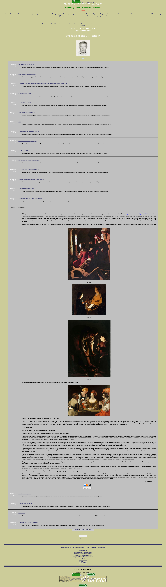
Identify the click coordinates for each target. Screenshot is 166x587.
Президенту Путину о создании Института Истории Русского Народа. (80, 14)
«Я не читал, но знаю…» (26, 64)
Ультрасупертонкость (25, 503)
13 (78, 529)
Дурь (20, 121)
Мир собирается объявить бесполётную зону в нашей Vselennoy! (29, 14)
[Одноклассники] (87, 485)
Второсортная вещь (25, 93)
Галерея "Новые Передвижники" (83, 556)
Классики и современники (97, 23)
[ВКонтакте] (85, 485)
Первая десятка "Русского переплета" (83, 7)
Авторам (76, 5)
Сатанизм (22, 513)
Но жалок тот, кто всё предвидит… (29, 160)
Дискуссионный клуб (92, 5)
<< (73, 529)
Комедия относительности (27, 112)
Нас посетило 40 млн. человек (118, 14)
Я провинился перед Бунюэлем (28, 522)
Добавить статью (83, 538)
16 (84, 529)
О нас (73, 5)
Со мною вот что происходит (27, 141)
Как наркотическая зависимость (29, 131)
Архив (87, 547)
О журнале (73, 547)
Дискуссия (83, 25)
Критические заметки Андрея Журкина (114, 23)
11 (75, 529)
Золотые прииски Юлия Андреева (50, 23)
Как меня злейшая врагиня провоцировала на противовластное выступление (43, 83)
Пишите (83, 558)
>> (92, 529)
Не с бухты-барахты (25, 494)
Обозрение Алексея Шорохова (66, 23)
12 (77, 529)
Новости (79, 5)
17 (85, 529)
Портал (65, 5)
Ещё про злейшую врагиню (27, 74)
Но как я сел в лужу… (25, 102)
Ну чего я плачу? (24, 150)
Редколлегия (65, 547)
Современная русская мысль (83, 552)
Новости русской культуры (83, 555)
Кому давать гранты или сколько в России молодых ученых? (83, 16)
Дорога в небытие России (26, 188)
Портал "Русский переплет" (83, 553)
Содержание (69, 5)
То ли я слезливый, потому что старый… (31, 179)
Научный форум (100, 5)
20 (90, 529)
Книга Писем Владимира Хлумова (82, 23)
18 (87, 529)
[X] (90, 485)
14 (80, 529)
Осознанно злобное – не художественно (30, 198)
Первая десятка (85, 5)
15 (82, 529)
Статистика (93, 547)
